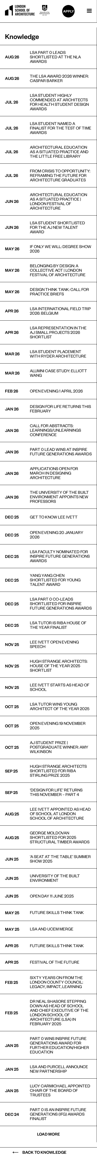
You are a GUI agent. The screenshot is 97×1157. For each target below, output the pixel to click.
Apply (68, 11)
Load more (48, 1134)
